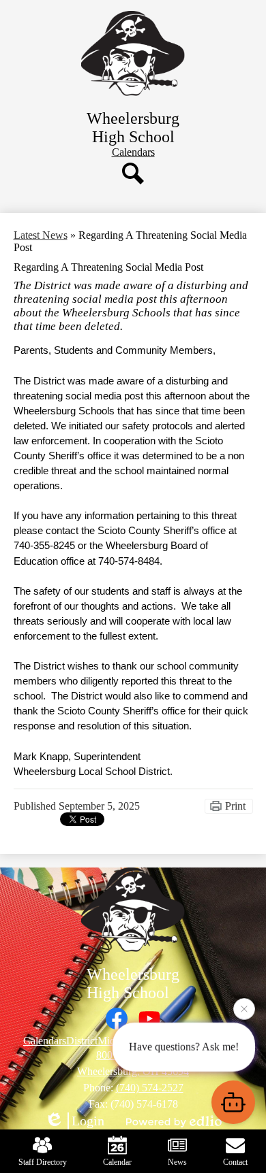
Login (88, 1120)
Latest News (41, 235)
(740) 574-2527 (149, 1087)
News (177, 1162)
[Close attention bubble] (244, 1008)
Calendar (117, 1162)
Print (235, 806)
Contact (235, 1162)
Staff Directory (42, 1162)
